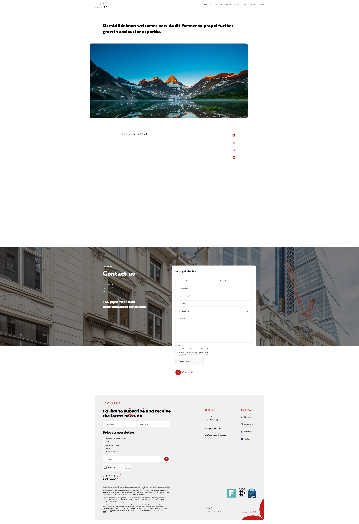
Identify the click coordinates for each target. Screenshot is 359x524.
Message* (182, 318)
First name (110, 424)
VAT (107, 442)
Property (109, 448)
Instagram (248, 424)
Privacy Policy (209, 508)
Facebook (248, 432)
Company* (182, 303)
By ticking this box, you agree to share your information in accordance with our (193, 354)
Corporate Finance (112, 445)
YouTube (247, 439)
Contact (261, 5)
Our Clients (218, 5)
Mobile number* (184, 296)
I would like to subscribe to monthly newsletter (195, 349)
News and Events (240, 5)
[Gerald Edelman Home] (103, 4)
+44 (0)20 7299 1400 (119, 302)
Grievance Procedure (213, 512)
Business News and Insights (116, 439)
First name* (183, 281)
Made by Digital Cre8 (248, 512)
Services (228, 5)
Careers (252, 5)
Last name (144, 424)
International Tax (112, 452)
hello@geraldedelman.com (124, 307)
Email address (111, 459)
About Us (207, 5)
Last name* (222, 281)
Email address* (184, 288)
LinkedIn (248, 417)
